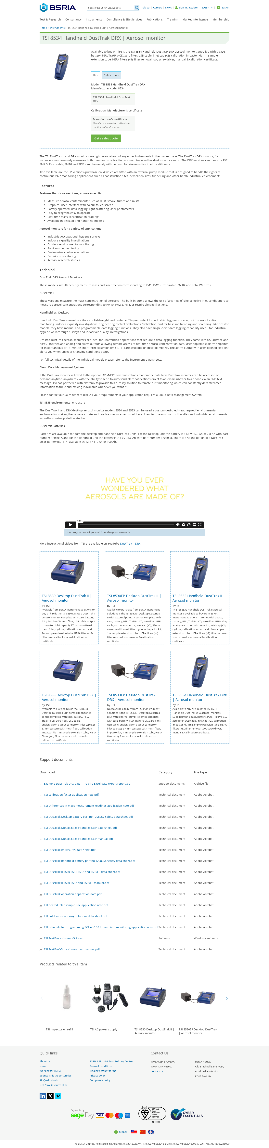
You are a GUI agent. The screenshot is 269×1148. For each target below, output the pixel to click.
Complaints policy (100, 1080)
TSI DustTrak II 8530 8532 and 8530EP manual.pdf (76, 883)
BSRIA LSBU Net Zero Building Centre (111, 1061)
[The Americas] (134, 1132)
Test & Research (50, 19)
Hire (95, 75)
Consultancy (73, 19)
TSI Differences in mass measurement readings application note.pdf (89, 805)
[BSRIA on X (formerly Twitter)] (50, 1098)
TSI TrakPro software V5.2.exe (63, 938)
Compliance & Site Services (124, 19)
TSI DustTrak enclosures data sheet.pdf (70, 850)
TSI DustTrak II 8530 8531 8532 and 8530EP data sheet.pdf (82, 872)
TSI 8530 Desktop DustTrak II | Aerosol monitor (67, 598)
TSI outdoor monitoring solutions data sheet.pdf (75, 916)
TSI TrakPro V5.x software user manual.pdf (72, 949)
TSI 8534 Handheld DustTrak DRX (111, 99)
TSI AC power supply (103, 1029)
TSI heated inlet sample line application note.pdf (76, 905)
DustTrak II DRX (130, 543)
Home (43, 28)
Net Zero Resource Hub (53, 1085)
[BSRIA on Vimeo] (58, 1098)
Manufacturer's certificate (111, 123)
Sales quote (111, 75)
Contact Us (157, 1071)
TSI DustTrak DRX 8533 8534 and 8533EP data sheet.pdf (80, 828)
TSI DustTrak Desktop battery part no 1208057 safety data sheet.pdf (88, 817)
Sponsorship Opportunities (55, 1075)
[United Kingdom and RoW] (151, 1132)
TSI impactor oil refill (59, 1029)
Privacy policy (98, 1075)
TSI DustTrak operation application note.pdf (73, 894)
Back (42, 998)
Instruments (94, 19)
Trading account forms (103, 1071)
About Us (45, 1061)
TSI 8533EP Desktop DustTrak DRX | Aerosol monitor (131, 697)
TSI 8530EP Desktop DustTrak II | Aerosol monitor (134, 598)
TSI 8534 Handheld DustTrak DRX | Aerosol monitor (200, 697)
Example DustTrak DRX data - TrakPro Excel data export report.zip (87, 783)
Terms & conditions (101, 1066)
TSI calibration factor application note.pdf (71, 794)
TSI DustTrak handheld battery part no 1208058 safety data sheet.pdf (89, 861)
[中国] (143, 1132)
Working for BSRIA (50, 1071)
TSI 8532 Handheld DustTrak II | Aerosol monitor (199, 598)
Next (226, 998)
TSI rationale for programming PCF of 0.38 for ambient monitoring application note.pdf (101, 927)
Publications (155, 19)
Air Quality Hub (49, 1080)
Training (172, 19)
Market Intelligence (195, 19)
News (43, 1066)
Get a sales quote (106, 138)
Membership (220, 19)
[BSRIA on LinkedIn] (43, 1098)
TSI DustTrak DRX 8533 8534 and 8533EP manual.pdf (78, 839)
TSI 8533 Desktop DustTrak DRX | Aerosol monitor (69, 697)
